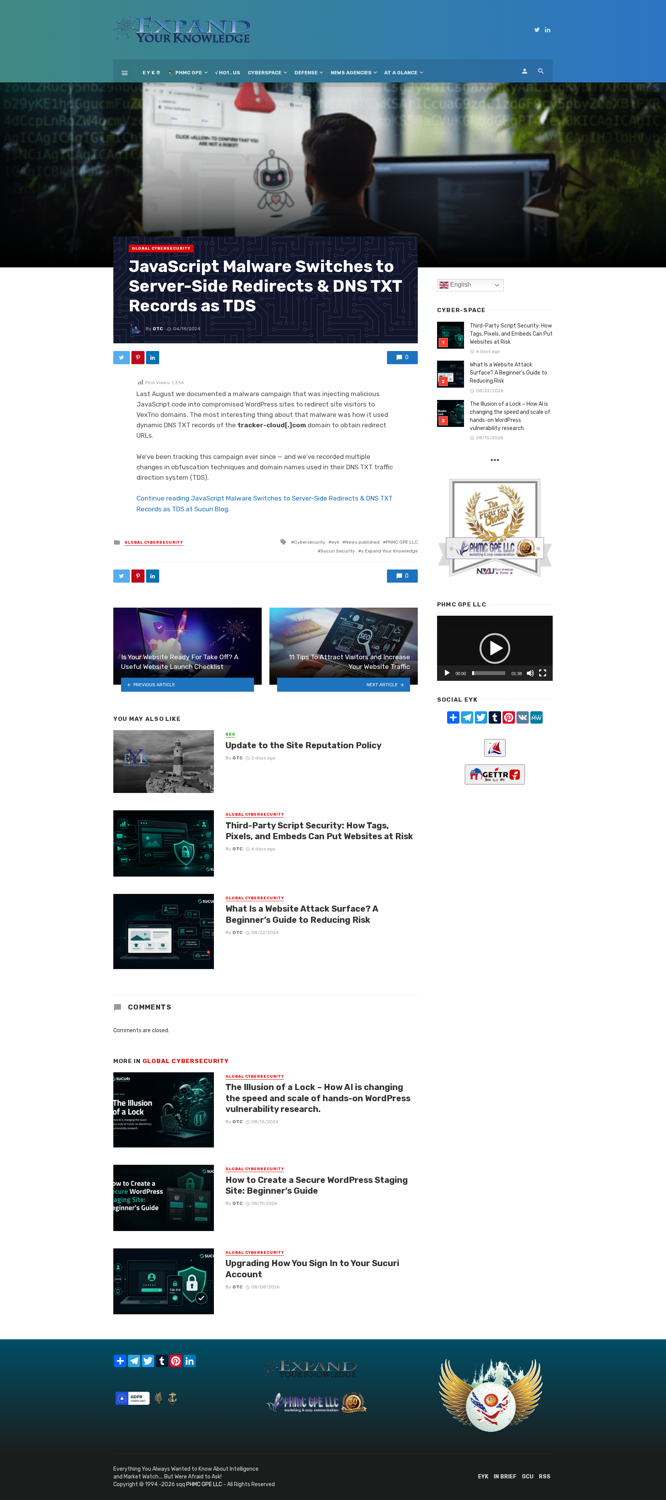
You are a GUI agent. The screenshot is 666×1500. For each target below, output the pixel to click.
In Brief (505, 1476)
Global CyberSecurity (161, 248)
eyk (335, 542)
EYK (483, 1476)
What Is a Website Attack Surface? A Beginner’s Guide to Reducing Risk (301, 914)
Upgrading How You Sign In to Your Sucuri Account (312, 1268)
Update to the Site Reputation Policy (303, 745)
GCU (527, 1476)
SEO (230, 734)
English (460, 284)
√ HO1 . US (227, 73)
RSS (544, 1476)
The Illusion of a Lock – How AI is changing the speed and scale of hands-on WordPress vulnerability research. (317, 1098)
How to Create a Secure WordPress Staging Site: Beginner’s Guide (316, 1185)
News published (362, 542)
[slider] (488, 673)
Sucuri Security (338, 551)
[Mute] (530, 673)
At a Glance (400, 73)
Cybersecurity (309, 542)
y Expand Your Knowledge (389, 551)
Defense (306, 73)
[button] (494, 648)
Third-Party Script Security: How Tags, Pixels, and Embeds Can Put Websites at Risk (319, 831)
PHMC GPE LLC (402, 542)
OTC (158, 328)
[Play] (447, 673)
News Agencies (351, 73)
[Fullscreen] (543, 673)
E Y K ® (151, 73)
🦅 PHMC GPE (185, 73)
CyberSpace (264, 73)
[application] (495, 648)
